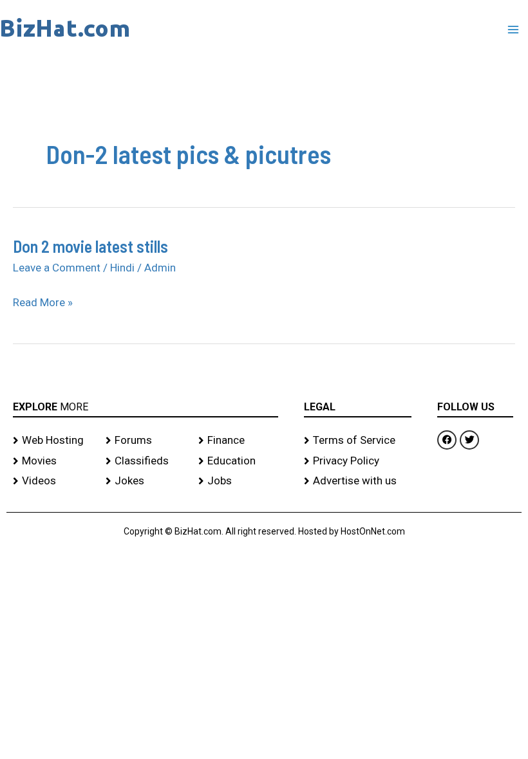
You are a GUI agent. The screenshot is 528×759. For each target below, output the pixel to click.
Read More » (43, 303)
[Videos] (53, 481)
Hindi (122, 267)
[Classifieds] (145, 461)
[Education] (238, 461)
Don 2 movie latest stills (90, 246)
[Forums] (145, 440)
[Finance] (238, 440)
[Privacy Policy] (357, 461)
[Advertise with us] (357, 481)
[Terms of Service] (357, 440)
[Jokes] (145, 481)
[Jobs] (238, 481)
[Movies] (53, 461)
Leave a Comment (56, 267)
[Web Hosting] (53, 440)
